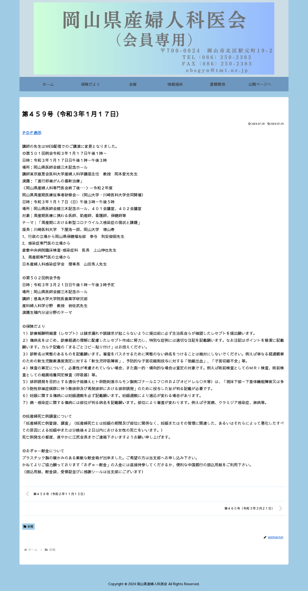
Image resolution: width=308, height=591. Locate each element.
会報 (30, 526)
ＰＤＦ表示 (31, 132)
